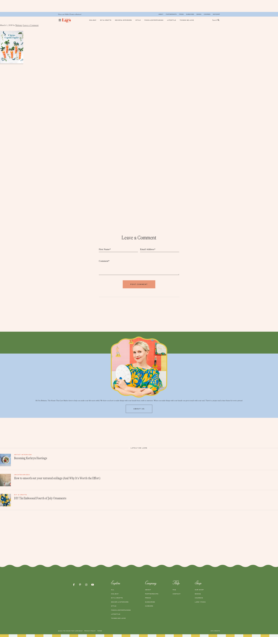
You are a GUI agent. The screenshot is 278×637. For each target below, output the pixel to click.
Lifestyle (115, 614)
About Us (138, 409)
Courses (207, 14)
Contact (177, 594)
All (112, 590)
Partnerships (171, 14)
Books (199, 14)
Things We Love (118, 618)
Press (181, 14)
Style (114, 606)
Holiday (115, 594)
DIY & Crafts (117, 598)
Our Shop (216, 14)
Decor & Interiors (120, 602)
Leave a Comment (31, 25)
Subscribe (190, 14)
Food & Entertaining (121, 610)
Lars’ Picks (200, 602)
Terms (99, 631)
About (161, 14)
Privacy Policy (90, 631)
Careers (149, 606)
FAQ (174, 590)
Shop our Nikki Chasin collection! (69, 14)
